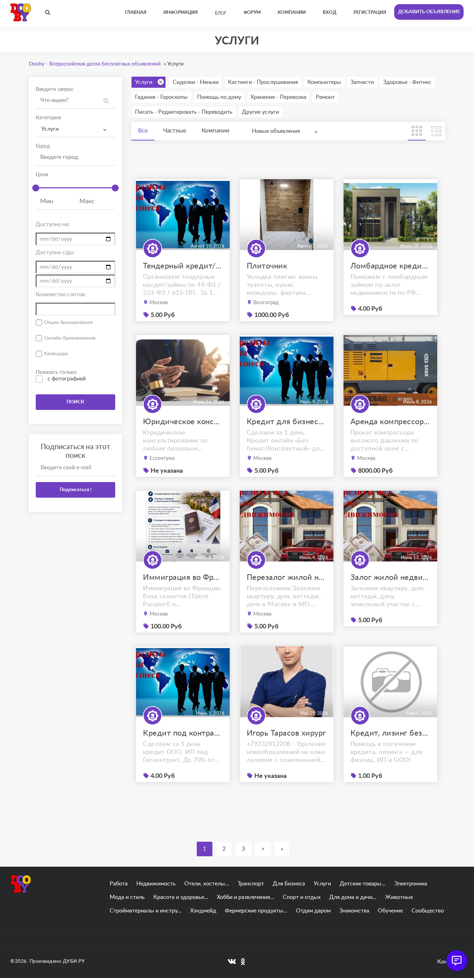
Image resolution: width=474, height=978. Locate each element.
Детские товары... (363, 883)
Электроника (410, 883)
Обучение (390, 910)
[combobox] (75, 129)
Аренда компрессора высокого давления (390, 422)
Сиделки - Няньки (196, 82)
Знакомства (354, 910)
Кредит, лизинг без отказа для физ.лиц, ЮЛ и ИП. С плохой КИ (390, 733)
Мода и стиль (127, 897)
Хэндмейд (203, 910)
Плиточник (267, 266)
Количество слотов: (61, 294)
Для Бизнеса (289, 883)
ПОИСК (75, 402)
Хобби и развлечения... (245, 897)
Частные (174, 131)
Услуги (143, 82)
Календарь (56, 353)
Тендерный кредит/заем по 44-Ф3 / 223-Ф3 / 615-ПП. (183, 266)
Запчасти (362, 82)
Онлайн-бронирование (69, 338)
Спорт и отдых (302, 897)
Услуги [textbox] (50, 129)
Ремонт (325, 97)
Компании (215, 131)
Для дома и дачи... (352, 897)
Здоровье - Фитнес (407, 82)
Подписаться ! (76, 489)
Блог (221, 13)
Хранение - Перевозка (278, 97)
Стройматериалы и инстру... (145, 910)
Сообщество (428, 910)
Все (143, 131)
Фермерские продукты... (256, 910)
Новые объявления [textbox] (276, 131)
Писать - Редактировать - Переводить (183, 112)
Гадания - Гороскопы (161, 97)
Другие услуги (260, 112)
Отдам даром (313, 910)
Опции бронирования (68, 322)
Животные (399, 897)
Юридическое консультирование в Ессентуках (183, 422)
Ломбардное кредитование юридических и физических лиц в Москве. (390, 266)
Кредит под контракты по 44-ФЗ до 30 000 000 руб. (183, 733)
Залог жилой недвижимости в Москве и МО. (390, 577)
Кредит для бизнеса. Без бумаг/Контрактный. (287, 422)
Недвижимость (156, 883)
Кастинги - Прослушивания (263, 82)
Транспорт (251, 883)
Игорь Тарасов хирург (286, 733)
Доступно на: (53, 224)
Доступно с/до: (55, 252)
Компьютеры (324, 82)
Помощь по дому (219, 97)
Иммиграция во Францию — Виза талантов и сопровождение (183, 577)
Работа (119, 883)
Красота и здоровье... (180, 897)
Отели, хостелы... (206, 883)
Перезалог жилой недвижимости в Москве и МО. (287, 577)
